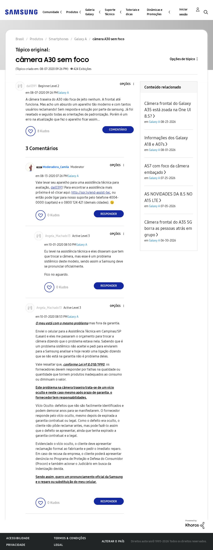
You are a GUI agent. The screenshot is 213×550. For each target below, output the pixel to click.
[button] (126, 84)
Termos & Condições (70, 538)
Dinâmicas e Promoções (154, 12)
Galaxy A (63, 93)
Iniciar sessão (183, 12)
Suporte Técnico (110, 12)
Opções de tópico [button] (182, 59)
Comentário (118, 129)
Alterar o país (113, 541)
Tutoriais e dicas (132, 12)
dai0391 (56, 187)
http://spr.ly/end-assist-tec (90, 192)
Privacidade (15, 545)
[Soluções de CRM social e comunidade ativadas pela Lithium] (195, 524)
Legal (58, 545)
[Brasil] (21, 12)
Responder (108, 214)
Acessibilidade (18, 538)
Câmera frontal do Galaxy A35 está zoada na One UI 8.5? (167, 110)
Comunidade (51, 12)
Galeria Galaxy (89, 12)
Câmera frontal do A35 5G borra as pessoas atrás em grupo (168, 228)
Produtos (72, 12)
